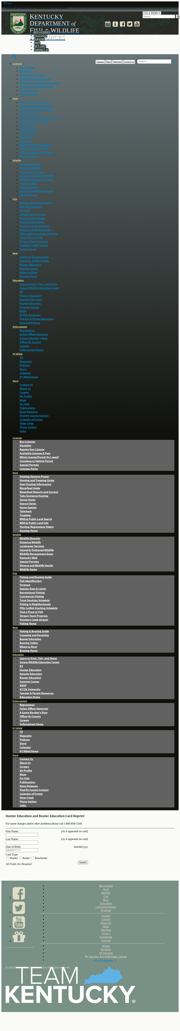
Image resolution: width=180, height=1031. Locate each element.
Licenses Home (29, 95)
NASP (23, 311)
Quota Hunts (27, 126)
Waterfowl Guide (30, 114)
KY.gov (106, 946)
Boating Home (28, 276)
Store (23, 369)
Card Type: (12, 854)
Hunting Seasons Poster (34, 102)
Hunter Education (30, 296)
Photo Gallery (28, 427)
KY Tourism (106, 953)
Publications (27, 408)
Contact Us (41, 50)
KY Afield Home (29, 377)
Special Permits (29, 91)
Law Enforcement (106, 907)
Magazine (25, 362)
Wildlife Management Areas (36, 180)
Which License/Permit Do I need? (39, 83)
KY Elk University (30, 315)
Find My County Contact (34, 416)
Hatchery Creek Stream (34, 245)
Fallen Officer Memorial (34, 334)
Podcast (25, 365)
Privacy (106, 933)
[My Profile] (115, 23)
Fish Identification (31, 207)
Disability (25, 71)
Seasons (39, 39)
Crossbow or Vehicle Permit (36, 87)
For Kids (25, 404)
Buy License (106, 886)
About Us (25, 389)
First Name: (12, 831)
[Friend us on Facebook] (122, 23)
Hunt (15, 98)
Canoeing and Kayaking (34, 261)
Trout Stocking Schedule (35, 226)
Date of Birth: (13, 846)
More (15, 381)
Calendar (25, 373)
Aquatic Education (31, 300)
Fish (15, 199)
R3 (21, 292)
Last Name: (12, 839)
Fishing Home (28, 249)
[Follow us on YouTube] (137, 23)
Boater (26, 858)
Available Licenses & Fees (35, 79)
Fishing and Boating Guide (36, 203)
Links (23, 431)
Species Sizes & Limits (33, 215)
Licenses (17, 64)
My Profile (26, 396)
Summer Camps (29, 307)
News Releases (29, 412)
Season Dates (28, 129)
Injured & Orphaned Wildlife (37, 176)
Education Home (30, 323)
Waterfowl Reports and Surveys (39, 118)
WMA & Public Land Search (36, 145)
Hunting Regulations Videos (37, 153)
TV (21, 358)
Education (18, 280)
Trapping (25, 141)
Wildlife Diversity (30, 164)
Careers (24, 346)
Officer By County (30, 342)
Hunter (13, 858)
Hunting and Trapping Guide (37, 106)
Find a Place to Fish (31, 238)
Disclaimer (106, 937)
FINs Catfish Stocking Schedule (38, 234)
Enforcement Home (31, 350)
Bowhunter (40, 858)
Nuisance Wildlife (30, 168)
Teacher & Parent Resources (37, 319)
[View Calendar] (108, 23)
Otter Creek (27, 423)
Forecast (25, 211)
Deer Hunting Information (35, 110)
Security (106, 940)
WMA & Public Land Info (34, 149)
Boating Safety (29, 269)
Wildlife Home (28, 195)
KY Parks (106, 949)
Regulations (27, 331)
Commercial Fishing (32, 222)
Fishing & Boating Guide (34, 257)
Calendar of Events (31, 420)
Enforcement (20, 327)
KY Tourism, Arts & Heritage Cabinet (106, 956)
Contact (106, 916)
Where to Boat (28, 273)
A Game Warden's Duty (33, 338)
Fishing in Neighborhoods (35, 230)
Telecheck (40, 35)
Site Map (106, 930)
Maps (37, 42)
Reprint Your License (32, 75)
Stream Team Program (34, 242)
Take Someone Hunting (34, 122)
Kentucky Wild (28, 184)
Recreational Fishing (32, 218)
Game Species (28, 133)
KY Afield (17, 354)
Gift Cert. (40, 46)
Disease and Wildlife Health (36, 191)
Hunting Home (29, 156)
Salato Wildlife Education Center (39, 288)
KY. (8, 2)
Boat (15, 253)
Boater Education (30, 265)
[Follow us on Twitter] (130, 23)
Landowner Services (32, 172)
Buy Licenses (42, 32)
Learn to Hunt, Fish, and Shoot (38, 284)
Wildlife (17, 160)
